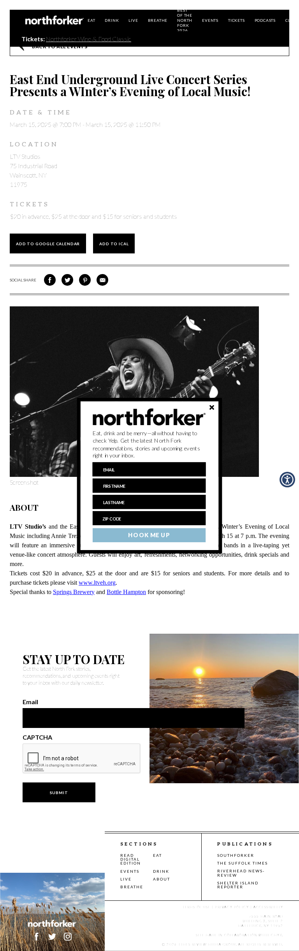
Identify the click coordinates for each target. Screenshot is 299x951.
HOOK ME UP (149, 534)
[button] (149, 444)
